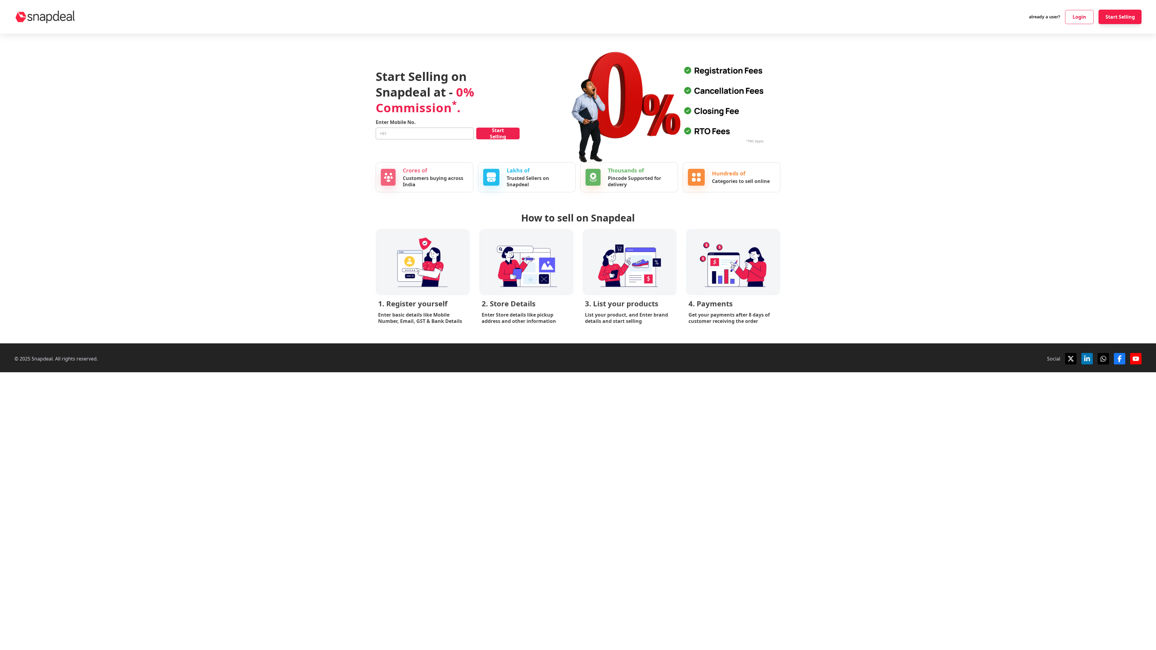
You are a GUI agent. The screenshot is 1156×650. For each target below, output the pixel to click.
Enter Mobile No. (396, 122)
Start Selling (1120, 17)
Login (1079, 17)
